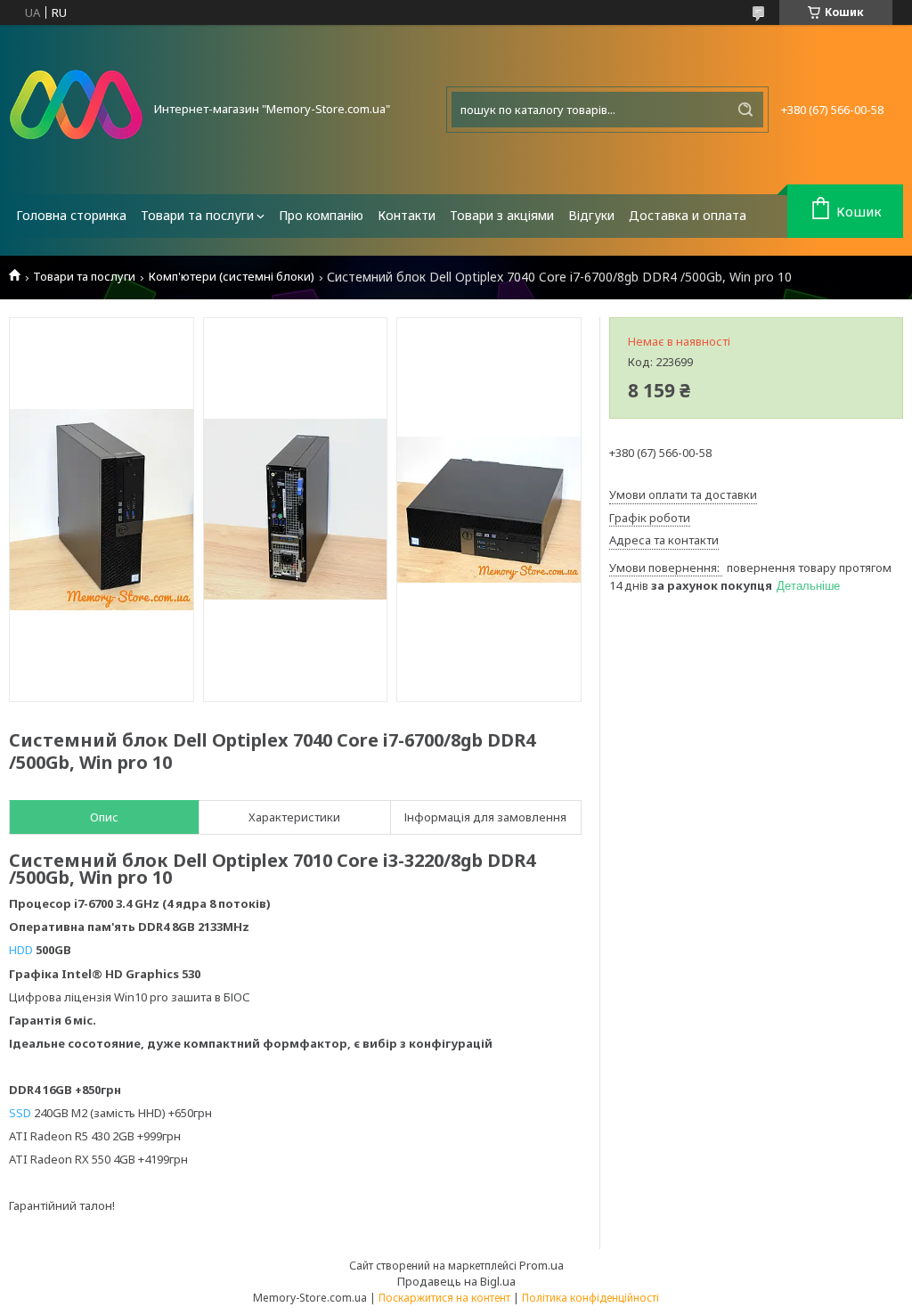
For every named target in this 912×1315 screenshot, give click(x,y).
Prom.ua (541, 1265)
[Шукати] (745, 109)
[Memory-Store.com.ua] (75, 109)
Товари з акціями (502, 215)
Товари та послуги (197, 215)
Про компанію (321, 215)
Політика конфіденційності (590, 1297)
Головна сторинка (71, 215)
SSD (20, 1113)
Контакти (407, 215)
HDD (21, 950)
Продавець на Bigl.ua (456, 1281)
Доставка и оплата (687, 215)
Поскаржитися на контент (444, 1297)
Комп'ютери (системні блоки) (231, 276)
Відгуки (591, 215)
